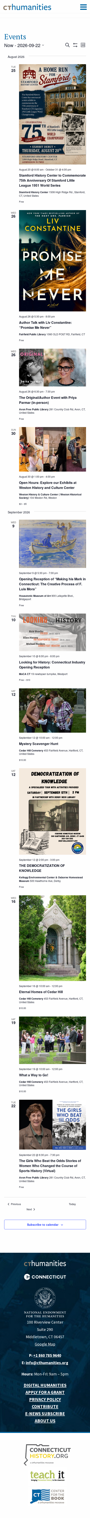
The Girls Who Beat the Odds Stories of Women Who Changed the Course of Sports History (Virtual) (50, 1165)
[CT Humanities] (27, 6)
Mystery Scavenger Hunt (38, 743)
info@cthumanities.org (47, 1362)
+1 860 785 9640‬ (47, 1355)
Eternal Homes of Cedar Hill (41, 991)
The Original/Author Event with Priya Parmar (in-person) (48, 400)
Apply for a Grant (45, 1392)
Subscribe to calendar (42, 1224)
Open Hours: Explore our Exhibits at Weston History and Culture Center (47, 485)
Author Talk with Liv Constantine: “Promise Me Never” (45, 325)
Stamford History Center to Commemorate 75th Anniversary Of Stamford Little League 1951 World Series (52, 180)
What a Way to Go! (33, 1075)
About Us (45, 1421)
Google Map (45, 1344)
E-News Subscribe (45, 1413)
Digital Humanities (45, 1385)
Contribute (45, 1406)
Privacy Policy (45, 1399)
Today (72, 1204)
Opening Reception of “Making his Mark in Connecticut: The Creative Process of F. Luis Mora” (52, 584)
